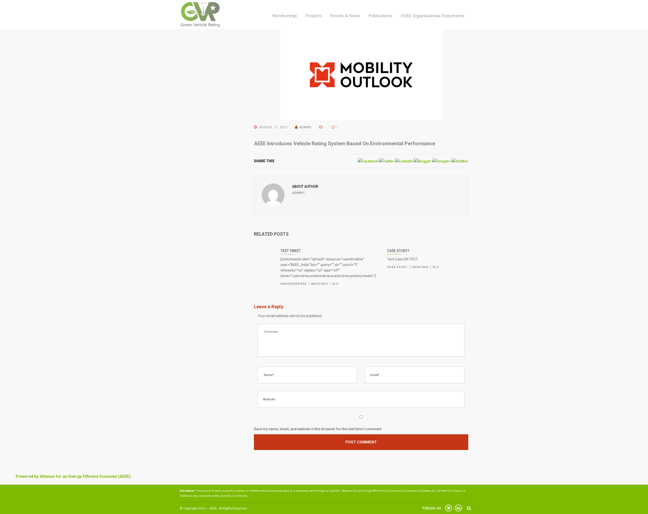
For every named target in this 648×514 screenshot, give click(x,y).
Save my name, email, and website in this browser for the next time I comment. (318, 429)
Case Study (397, 267)
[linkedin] (458, 508)
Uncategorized (294, 283)
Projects (313, 15)
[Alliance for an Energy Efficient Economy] (200, 14)
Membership (284, 15)
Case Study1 (398, 251)
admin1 (305, 127)
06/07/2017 (319, 283)
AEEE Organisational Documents (432, 15)
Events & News (345, 15)
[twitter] (448, 508)
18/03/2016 (420, 267)
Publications (381, 15)
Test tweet (290, 251)
